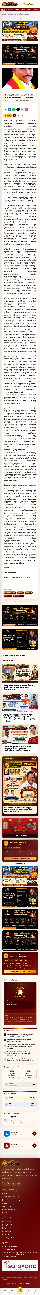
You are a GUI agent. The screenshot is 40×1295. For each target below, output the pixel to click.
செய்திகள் (11, 14)
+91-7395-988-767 (10, 1250)
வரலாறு (8, 1231)
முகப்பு (4, 14)
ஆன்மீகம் (8, 1225)
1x (14, 115)
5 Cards (34, 758)
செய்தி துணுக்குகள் (23, 14)
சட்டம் (7, 1234)
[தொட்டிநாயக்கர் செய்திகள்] (9, 4)
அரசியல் (8, 1228)
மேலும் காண (8, 660)
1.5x (18, 115)
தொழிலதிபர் (9, 1238)
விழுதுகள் (8, 1222)
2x (22, 115)
